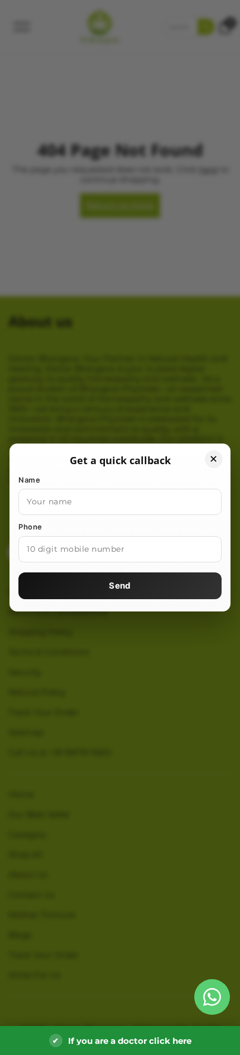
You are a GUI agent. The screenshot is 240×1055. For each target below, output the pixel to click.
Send (120, 585)
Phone (30, 526)
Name (29, 479)
